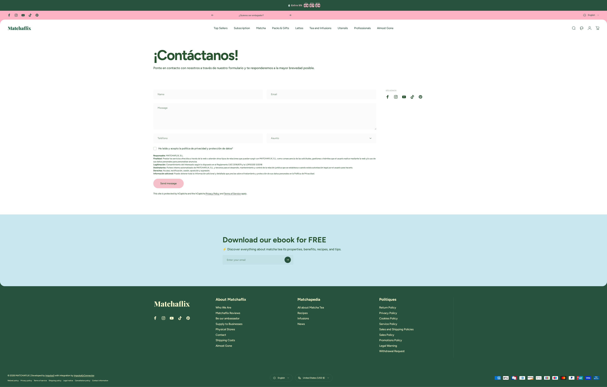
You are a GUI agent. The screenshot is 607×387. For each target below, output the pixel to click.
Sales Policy (386, 335)
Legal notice (68, 380)
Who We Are (223, 307)
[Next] (290, 15)
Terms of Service (232, 193)
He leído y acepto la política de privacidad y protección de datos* (195, 148)
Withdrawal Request (392, 351)
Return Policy (387, 307)
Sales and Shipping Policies (396, 329)
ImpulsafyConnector (84, 375)
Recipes (302, 313)
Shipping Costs (225, 340)
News (301, 324)
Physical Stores (225, 329)
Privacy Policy (212, 193)
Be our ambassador (227, 318)
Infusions (303, 318)
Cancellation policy (82, 380)
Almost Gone (224, 345)
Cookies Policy (388, 318)
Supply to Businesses (229, 324)
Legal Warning (388, 345)
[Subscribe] (288, 260)
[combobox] (591, 15)
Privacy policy (26, 380)
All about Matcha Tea (310, 307)
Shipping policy (55, 380)
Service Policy (388, 324)
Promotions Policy (390, 340)
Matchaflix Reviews (228, 313)
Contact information (100, 380)
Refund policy (13, 380)
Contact (221, 335)
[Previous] (212, 15)
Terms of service (40, 380)
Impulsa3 (49, 375)
